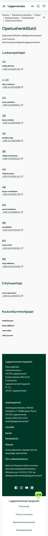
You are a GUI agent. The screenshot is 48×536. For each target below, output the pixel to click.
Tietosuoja (24, 506)
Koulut (38, 14)
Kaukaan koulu (12, 17)
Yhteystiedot (28, 17)
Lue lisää (9, 427)
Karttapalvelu (11, 438)
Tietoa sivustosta (24, 514)
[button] (38, 6)
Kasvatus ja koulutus (22, 14)
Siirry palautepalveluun (16, 458)
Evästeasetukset (24, 530)
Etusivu (5, 14)
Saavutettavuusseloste (24, 522)
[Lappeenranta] (16, 6)
